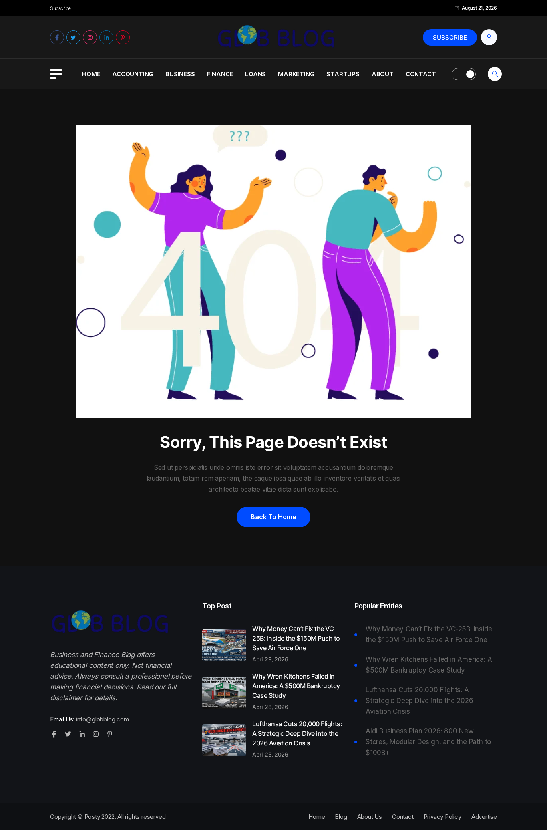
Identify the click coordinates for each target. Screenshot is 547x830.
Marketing (296, 74)
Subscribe (450, 37)
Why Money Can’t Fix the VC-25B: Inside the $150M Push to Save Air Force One (296, 643)
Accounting (132, 74)
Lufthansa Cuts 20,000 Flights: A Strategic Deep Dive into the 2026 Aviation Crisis (297, 738)
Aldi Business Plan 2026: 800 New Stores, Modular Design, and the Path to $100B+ (428, 742)
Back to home (273, 517)
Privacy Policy (442, 817)
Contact (421, 74)
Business (180, 74)
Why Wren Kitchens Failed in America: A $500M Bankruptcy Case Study (296, 691)
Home (91, 74)
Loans (255, 74)
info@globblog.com (102, 719)
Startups (342, 74)
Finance (220, 74)
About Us (369, 817)
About (383, 74)
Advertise (484, 817)
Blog (341, 817)
